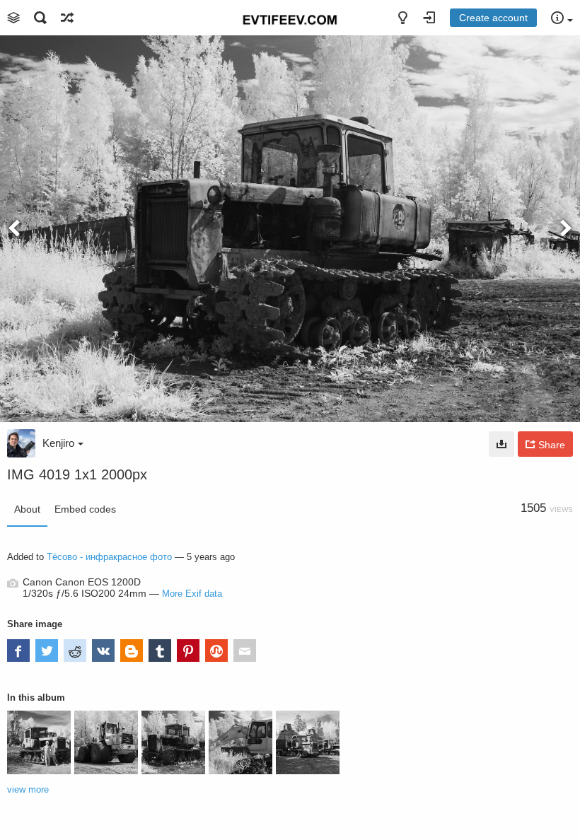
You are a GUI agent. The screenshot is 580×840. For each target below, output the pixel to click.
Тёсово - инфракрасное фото (109, 557)
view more (28, 789)
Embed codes (85, 509)
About (27, 509)
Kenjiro (58, 443)
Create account (493, 17)
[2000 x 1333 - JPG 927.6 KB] (501, 444)
